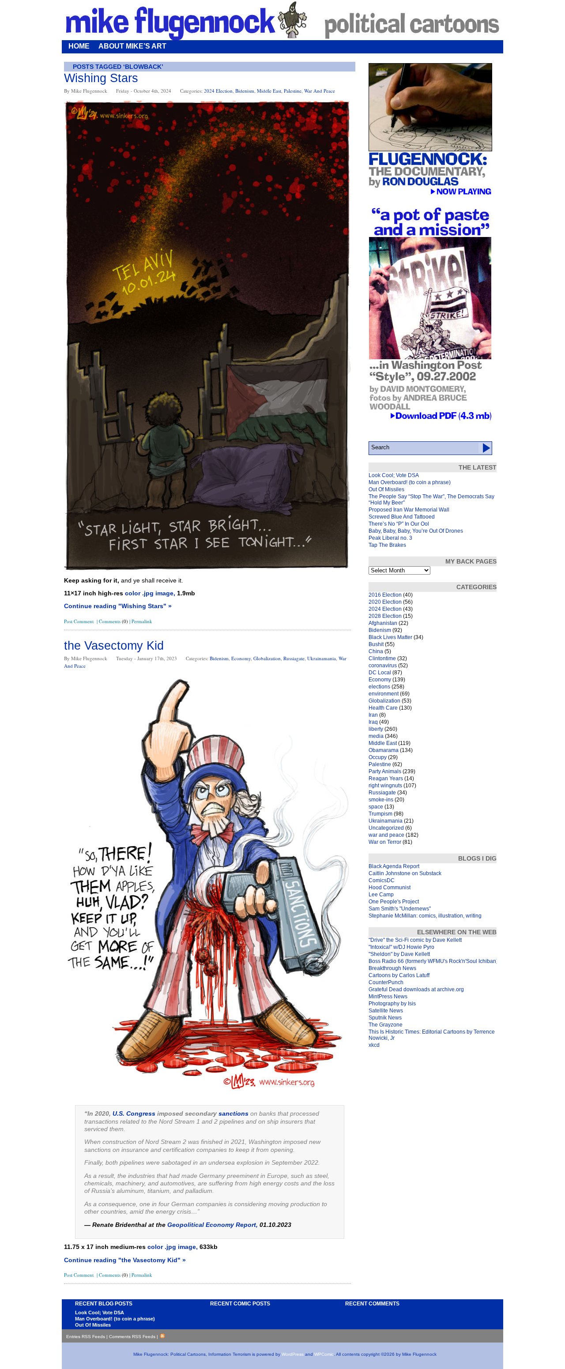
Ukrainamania (321, 658)
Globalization (267, 658)
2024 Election (218, 90)
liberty (376, 729)
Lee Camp (381, 894)
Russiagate (294, 658)
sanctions (233, 1113)
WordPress (293, 1354)
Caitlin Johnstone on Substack (405, 873)
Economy (241, 658)
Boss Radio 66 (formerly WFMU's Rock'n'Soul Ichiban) (433, 961)
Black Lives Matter (390, 637)
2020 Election (385, 602)
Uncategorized (386, 828)
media (376, 736)
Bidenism (244, 90)
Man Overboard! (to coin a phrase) (410, 482)
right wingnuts (385, 785)
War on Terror (385, 842)
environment (384, 694)
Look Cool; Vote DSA (394, 475)
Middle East (269, 90)
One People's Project (394, 902)
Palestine (292, 90)
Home (79, 46)
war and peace (319, 90)
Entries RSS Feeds (85, 1336)
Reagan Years (386, 778)
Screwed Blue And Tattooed (402, 517)
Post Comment (79, 621)
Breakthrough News (392, 968)
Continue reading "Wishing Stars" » (118, 605)
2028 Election (385, 616)
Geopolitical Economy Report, (212, 1224)
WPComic (324, 1354)
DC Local (380, 672)
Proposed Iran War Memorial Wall (409, 510)
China (376, 651)
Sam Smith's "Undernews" (400, 909)
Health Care (383, 708)
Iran (373, 715)
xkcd (374, 1045)
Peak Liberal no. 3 (390, 538)
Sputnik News (385, 1018)
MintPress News (388, 996)
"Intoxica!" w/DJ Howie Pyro (401, 947)
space (376, 807)
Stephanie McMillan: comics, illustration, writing (425, 916)
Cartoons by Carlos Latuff (399, 975)
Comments (113, 621)
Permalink (142, 621)
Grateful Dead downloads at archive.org (416, 989)
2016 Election (385, 595)
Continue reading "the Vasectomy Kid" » (125, 1260)
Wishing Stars (101, 78)
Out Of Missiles (386, 489)
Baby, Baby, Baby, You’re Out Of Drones (416, 531)
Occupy (378, 757)
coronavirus (383, 665)
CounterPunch (386, 982)
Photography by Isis (392, 1003)
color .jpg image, (150, 593)
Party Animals (385, 771)
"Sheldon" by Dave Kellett (399, 954)
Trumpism (380, 814)
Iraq (373, 722)
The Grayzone (386, 1025)
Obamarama (384, 750)
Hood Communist (390, 887)
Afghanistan (383, 623)
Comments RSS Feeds (132, 1336)
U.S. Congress (134, 1113)
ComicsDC (382, 880)
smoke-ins (381, 800)
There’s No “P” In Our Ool (399, 524)
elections (379, 687)
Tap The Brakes (387, 545)
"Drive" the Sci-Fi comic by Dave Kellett (415, 940)
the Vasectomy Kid (114, 645)
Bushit (376, 644)
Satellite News (386, 1011)
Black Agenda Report (394, 866)
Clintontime (382, 658)
